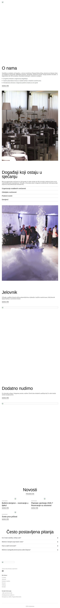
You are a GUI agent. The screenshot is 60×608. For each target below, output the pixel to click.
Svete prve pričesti (9, 517)
